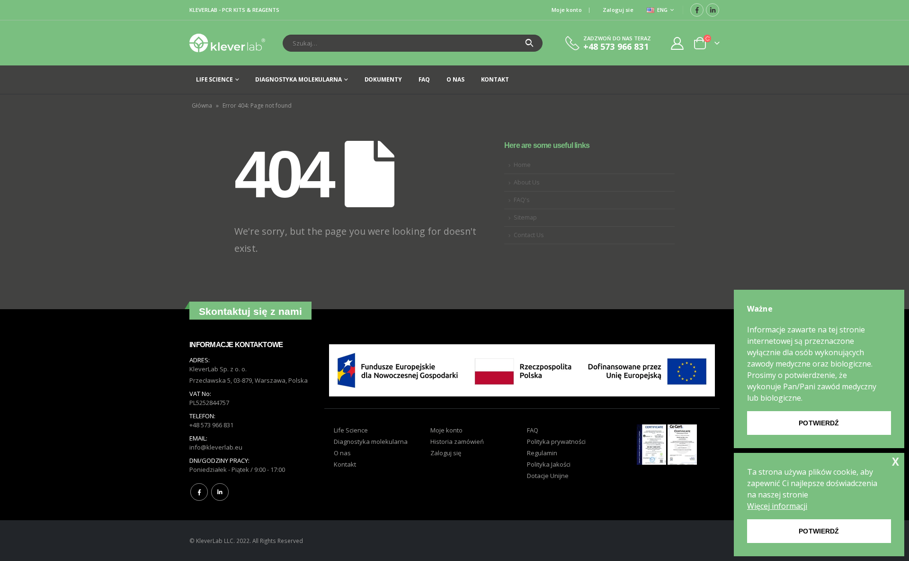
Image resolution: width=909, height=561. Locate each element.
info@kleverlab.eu (215, 447)
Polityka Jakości (548, 464)
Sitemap (525, 217)
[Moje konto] (677, 43)
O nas (455, 79)
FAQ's (522, 200)
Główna (202, 105)
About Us (527, 182)
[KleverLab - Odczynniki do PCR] (227, 43)
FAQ (424, 79)
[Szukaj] (529, 43)
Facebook (199, 492)
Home (522, 165)
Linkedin (220, 492)
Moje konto (567, 9)
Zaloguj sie (618, 9)
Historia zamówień (457, 441)
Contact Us (529, 235)
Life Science (214, 79)
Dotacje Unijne (548, 475)
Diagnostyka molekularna (298, 79)
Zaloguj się (445, 453)
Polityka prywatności (556, 441)
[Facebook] (697, 10)
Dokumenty (383, 79)
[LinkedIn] (712, 10)
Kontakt (495, 79)
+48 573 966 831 (211, 425)
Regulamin (542, 453)
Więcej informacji (777, 506)
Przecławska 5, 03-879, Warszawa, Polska (248, 380)
